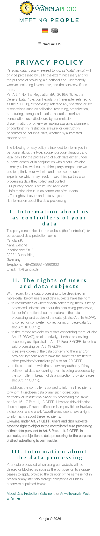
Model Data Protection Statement (31, 494)
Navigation (51, 44)
